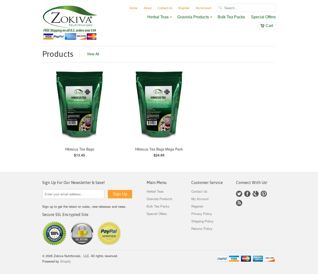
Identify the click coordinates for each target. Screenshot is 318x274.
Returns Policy (201, 228)
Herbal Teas (159, 17)
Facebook (247, 194)
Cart (269, 26)
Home (133, 8)
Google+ (255, 194)
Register (184, 8)
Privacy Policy (201, 213)
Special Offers (263, 17)
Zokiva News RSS (239, 203)
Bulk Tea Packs (231, 17)
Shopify (65, 261)
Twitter (239, 194)
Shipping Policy (202, 221)
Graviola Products (194, 17)
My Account (203, 8)
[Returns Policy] (54, 244)
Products (57, 54)
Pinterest (264, 194)
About (148, 8)
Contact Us (165, 8)
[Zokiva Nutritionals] (79, 23)
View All (93, 53)
